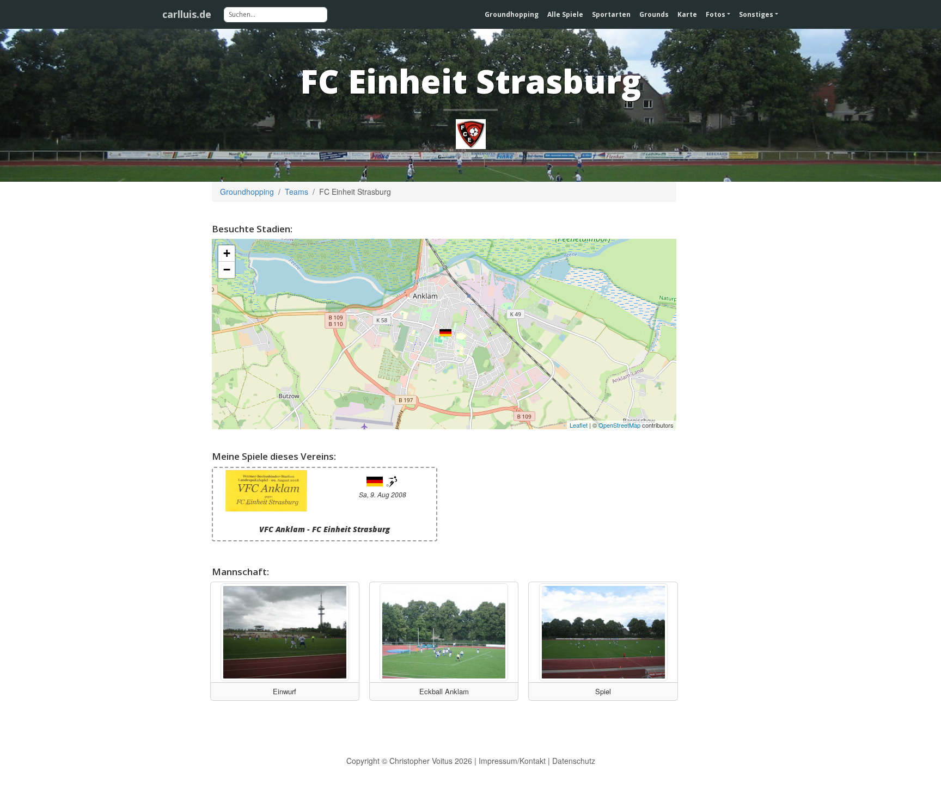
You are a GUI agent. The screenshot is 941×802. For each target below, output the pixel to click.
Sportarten (611, 14)
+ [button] (226, 253)
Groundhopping (512, 14)
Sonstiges (756, 14)
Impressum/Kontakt (512, 760)
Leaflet (579, 425)
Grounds (654, 14)
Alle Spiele (565, 14)
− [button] (226, 269)
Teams (296, 191)
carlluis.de (186, 14)
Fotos (715, 14)
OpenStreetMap (619, 425)
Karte (687, 14)
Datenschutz (573, 760)
